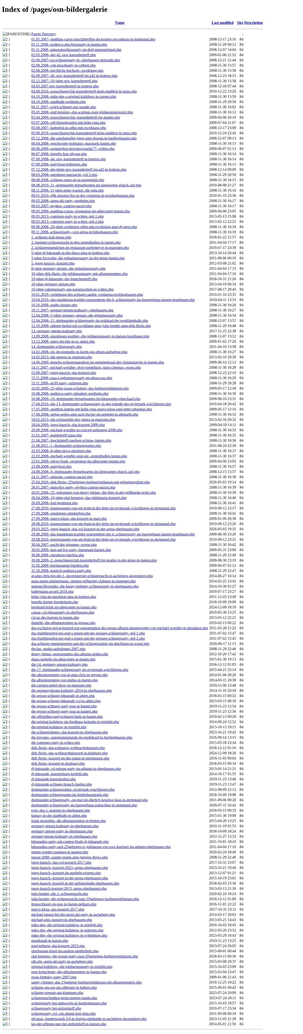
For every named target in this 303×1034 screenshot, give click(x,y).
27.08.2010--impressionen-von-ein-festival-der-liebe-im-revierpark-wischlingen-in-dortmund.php (103, 508)
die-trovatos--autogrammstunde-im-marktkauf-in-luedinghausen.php (81, 737)
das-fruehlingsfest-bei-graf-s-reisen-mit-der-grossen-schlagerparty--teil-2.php (88, 638)
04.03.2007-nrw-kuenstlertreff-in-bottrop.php (65, 86)
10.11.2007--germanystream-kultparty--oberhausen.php (72, 310)
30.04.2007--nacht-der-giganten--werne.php (64, 545)
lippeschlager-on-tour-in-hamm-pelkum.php (63, 904)
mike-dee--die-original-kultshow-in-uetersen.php (67, 930)
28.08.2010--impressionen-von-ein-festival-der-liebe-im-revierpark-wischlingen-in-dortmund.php (103, 524)
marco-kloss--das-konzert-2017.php (57, 909)
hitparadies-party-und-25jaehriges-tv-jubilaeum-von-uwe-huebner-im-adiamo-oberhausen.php (101, 847)
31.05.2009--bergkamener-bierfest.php (60, 565)
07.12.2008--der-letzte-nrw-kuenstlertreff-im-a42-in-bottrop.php (78, 169)
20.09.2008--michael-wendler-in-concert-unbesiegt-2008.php (76, 430)
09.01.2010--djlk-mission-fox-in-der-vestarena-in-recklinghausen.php (82, 195)
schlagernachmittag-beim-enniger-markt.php (64, 998)
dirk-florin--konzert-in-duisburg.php (58, 763)
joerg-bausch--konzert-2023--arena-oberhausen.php (69, 868)
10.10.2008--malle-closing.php (54, 305)
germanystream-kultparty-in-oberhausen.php (64, 836)
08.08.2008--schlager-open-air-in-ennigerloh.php (67, 180)
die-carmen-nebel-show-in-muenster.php (61, 685)
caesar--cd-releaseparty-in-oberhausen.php (62, 612)
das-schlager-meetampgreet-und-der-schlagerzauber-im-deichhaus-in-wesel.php (90, 644)
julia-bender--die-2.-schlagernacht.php (59, 894)
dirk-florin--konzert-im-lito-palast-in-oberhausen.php (70, 758)
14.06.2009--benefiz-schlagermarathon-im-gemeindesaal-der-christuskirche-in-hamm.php (97, 362)
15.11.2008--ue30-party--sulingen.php (59, 383)
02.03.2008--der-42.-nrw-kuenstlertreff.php (63, 55)
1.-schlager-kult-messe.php (51, 237)
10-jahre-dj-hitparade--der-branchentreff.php (64, 279)
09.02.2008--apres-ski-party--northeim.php (63, 201)
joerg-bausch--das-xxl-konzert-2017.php (61, 862)
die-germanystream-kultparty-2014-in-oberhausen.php (71, 690)
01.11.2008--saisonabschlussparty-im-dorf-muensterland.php (76, 50)
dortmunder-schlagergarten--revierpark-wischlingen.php (73, 789)
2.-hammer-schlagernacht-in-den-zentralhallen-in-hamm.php (76, 242)
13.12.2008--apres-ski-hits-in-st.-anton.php (63, 341)
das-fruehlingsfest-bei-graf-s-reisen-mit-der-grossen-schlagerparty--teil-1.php (88, 633)
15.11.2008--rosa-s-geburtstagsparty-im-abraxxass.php (71, 378)
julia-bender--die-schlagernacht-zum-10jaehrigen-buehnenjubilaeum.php (85, 899)
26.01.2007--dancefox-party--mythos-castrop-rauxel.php (73, 487)
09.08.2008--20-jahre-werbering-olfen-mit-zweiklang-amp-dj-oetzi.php (84, 227)
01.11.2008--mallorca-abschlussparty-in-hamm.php (69, 44)
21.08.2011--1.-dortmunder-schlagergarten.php (66, 446)
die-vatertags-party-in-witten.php (55, 743)
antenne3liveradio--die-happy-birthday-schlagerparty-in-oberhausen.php (84, 586)
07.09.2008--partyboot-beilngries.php (59, 164)
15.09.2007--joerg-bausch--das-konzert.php (63, 373)
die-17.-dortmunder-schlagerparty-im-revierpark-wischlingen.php (79, 670)
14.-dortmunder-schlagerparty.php (56, 347)
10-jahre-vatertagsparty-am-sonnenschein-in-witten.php (72, 289)
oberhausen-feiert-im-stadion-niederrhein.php (64, 951)
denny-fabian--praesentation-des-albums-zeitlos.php (69, 654)
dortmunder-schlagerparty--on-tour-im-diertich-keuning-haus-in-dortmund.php (89, 800)
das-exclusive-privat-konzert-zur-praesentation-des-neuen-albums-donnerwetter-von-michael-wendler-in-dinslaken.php (119, 628)
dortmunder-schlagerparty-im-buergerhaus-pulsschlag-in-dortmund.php (84, 805)
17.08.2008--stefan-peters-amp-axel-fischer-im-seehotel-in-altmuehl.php (84, 414)
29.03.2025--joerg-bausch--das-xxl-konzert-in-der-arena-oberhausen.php (85, 529)
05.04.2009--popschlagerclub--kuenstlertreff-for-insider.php (75, 117)
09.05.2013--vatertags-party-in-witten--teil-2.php (67, 222)
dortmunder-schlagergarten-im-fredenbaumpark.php (69, 795)
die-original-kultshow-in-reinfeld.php (58, 727)
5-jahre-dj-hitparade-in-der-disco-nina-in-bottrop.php (70, 253)
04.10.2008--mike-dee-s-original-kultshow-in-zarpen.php (73, 96)
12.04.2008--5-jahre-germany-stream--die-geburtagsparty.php (77, 315)
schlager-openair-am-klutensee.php (57, 993)
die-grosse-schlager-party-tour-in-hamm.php (64, 706)
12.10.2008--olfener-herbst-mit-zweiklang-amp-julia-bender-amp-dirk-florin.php (91, 326)
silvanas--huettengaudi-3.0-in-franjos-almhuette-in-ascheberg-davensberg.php (89, 1019)
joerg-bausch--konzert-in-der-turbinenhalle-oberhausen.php (75, 883)
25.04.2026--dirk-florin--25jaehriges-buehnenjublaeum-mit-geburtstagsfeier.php (90, 482)
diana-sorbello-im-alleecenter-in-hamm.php (63, 659)
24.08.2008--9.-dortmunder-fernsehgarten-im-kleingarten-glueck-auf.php (85, 472)
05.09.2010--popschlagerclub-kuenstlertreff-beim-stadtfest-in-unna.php (84, 133)
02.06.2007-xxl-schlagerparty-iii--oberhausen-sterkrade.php (75, 60)
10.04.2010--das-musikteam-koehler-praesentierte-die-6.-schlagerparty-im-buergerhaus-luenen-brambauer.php (113, 300)
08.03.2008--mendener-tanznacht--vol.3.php (64, 175)
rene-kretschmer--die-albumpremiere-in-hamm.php (69, 972)
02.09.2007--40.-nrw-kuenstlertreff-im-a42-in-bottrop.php (74, 76)
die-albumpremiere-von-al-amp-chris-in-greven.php (69, 675)
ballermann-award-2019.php (52, 591)
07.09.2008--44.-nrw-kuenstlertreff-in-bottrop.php (68, 159)
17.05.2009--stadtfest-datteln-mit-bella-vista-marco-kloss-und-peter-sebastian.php (91, 409)
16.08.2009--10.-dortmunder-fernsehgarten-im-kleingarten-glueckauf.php (85, 399)
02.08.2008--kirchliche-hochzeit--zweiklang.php (67, 70)
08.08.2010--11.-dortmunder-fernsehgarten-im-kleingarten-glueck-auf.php (86, 185)
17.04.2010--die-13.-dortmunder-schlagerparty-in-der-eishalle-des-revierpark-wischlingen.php (101, 404)
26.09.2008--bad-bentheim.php (54, 503)
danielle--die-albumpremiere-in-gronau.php (63, 623)
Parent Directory (43, 34)
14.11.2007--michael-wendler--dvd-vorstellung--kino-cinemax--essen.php (86, 367)
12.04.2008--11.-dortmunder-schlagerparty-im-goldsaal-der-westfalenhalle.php (89, 321)
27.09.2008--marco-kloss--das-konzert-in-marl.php (69, 519)
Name (120, 23)
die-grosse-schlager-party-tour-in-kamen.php (64, 711)
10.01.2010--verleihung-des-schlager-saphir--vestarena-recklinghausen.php (87, 294)
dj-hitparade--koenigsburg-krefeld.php (59, 774)
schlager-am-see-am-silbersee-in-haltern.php (64, 987)
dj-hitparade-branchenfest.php (53, 779)
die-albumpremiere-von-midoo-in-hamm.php (64, 680)
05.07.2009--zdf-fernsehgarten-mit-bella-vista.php (68, 123)
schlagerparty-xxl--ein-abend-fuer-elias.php (63, 1014)
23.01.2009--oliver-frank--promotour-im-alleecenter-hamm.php (78, 461)
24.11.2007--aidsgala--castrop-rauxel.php (62, 477)
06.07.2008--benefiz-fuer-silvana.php (59, 154)
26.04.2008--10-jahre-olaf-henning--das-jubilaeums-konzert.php (79, 498)
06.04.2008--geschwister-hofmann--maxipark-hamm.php (73, 143)
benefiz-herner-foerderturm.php (54, 602)
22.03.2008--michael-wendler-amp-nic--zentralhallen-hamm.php (79, 456)
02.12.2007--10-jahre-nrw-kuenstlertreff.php (64, 81)
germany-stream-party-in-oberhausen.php (62, 831)
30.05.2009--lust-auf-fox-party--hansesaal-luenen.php (71, 550)
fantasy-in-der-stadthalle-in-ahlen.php (59, 816)
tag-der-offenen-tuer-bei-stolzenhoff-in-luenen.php (68, 1024)
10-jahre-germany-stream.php (53, 284)
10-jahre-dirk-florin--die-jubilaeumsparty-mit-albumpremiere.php (79, 274)
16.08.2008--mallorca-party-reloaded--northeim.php (69, 393)
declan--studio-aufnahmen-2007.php (58, 649)
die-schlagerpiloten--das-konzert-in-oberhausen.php (69, 732)
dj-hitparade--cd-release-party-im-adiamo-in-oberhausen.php (76, 769)
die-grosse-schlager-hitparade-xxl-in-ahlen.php (66, 701)
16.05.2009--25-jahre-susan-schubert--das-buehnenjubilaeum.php (80, 388)
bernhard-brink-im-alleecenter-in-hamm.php (64, 607)
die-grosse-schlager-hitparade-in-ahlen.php (63, 696)
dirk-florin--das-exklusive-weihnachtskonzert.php (68, 748)
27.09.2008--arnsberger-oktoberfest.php (61, 513)
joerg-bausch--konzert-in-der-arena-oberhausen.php (69, 878)
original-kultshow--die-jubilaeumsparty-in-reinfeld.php (71, 967)
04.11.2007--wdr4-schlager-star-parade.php (63, 107)
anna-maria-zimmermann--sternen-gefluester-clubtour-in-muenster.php (83, 581)
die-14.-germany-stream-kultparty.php (59, 664)
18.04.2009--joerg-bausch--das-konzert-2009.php (68, 425)
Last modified (223, 23)
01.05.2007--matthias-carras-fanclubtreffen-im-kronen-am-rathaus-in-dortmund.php (93, 39)
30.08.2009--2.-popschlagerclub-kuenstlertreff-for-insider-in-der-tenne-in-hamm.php (94, 560)
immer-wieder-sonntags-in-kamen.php (59, 852)
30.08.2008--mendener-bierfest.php (57, 555)
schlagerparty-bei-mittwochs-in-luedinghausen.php (69, 1003)
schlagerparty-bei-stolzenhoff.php (56, 1008)
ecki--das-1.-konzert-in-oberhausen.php (60, 810)
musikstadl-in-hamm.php (49, 941)
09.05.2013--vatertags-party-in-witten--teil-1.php (67, 216)
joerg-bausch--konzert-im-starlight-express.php (66, 873)
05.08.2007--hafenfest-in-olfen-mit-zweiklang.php (68, 128)
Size (240, 23)
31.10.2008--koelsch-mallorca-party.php (61, 571)
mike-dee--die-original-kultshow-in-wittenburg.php (69, 935)
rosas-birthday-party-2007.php (53, 977)
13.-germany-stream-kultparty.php (56, 331)
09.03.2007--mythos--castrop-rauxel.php (61, 206)
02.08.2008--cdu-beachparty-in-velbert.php (63, 65)
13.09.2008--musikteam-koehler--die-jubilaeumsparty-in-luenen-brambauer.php (90, 336)
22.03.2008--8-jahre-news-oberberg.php (61, 451)
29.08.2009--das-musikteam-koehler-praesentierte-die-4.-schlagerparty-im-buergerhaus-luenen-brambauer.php (113, 534)
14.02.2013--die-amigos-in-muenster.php (61, 357)
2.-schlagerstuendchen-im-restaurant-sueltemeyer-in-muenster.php (80, 248)
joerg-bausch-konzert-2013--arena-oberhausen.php (69, 888)
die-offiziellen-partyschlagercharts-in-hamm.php (67, 717)
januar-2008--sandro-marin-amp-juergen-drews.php (69, 857)
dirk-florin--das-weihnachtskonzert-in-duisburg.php (69, 753)
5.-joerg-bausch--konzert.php (53, 263)
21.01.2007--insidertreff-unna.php (56, 435)
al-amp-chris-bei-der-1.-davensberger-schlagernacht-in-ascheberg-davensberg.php (92, 576)
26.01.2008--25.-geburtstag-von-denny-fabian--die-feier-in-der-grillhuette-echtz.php (93, 492)
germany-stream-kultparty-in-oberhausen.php (64, 826)
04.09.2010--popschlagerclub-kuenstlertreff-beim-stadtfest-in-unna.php (84, 91)
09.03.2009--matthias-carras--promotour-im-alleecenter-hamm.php (80, 211)
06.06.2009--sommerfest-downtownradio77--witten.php (73, 149)
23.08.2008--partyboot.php (51, 466)
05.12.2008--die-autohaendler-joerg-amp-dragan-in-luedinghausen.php (84, 138)
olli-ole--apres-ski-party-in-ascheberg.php (62, 961)
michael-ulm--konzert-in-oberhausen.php (61, 920)
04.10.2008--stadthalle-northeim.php (58, 102)
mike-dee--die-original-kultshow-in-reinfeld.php (66, 925)
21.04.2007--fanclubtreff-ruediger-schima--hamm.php (71, 440)
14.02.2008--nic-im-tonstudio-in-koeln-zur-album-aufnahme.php (79, 352)
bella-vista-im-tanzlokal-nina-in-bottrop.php (63, 597)
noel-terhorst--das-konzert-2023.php (58, 946)
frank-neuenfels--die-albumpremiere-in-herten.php (68, 821)
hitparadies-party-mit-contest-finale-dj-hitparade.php (70, 842)
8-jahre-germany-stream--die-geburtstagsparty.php (68, 268)
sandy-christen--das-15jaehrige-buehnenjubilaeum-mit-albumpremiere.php (86, 982)
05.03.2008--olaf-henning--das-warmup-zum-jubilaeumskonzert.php (82, 112)
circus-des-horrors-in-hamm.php (55, 618)
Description (253, 23)
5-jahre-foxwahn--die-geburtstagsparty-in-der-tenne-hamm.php (78, 258)
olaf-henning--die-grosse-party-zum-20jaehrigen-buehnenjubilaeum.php (84, 956)
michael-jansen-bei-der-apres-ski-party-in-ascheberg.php (73, 915)
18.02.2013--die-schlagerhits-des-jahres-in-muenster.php (73, 420)
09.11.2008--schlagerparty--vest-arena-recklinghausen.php (74, 232)
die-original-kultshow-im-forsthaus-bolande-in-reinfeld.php (75, 722)
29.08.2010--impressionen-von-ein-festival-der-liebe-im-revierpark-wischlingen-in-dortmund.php (103, 539)
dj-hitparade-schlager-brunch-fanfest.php (61, 784)
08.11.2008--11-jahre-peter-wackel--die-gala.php (67, 190)
